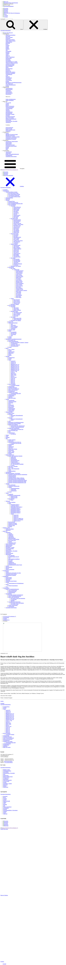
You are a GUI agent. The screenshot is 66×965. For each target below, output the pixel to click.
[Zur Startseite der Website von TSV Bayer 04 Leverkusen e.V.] (9, 169)
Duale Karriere (9, 142)
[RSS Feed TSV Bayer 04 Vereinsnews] (11, 13)
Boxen (7, 44)
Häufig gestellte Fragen (10, 129)
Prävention (8, 36)
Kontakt (6, 16)
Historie (7, 105)
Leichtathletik (8, 51)
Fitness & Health (9, 37)
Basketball (8, 43)
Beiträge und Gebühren (10, 72)
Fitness (7, 67)
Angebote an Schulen (10, 64)
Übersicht (8, 76)
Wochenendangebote (10, 65)
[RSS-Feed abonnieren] (8, 175)
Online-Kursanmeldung (10, 35)
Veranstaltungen (9, 74)
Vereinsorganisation (10, 107)
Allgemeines (8, 153)
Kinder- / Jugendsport (10, 57)
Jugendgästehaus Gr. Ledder (11, 61)
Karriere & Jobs (9, 128)
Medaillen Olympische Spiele (12, 134)
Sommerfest (8, 131)
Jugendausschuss (9, 112)
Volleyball (8, 55)
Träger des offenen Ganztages (12, 62)
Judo (7, 50)
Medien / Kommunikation (11, 118)
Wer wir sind (8, 102)
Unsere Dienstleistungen (11, 84)
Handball (7, 48)
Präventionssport (9, 68)
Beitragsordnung (9, 89)
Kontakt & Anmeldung (10, 73)
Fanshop (6, 15)
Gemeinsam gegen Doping (11, 137)
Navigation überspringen (6, 30)
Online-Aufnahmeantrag (11, 99)
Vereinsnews (8, 122)
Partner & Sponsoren (10, 106)
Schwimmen (8, 60)
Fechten (7, 46)
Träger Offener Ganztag (10, 40)
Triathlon (7, 53)
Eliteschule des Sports (10, 144)
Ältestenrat (8, 110)
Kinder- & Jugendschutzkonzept (12, 154)
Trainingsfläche (9, 77)
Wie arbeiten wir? (9, 83)
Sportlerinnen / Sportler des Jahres (13, 136)
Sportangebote (9, 58)
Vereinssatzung (9, 91)
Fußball (7, 47)
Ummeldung (8, 90)
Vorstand (7, 109)
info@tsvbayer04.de (8, 761)
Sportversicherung (9, 127)
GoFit (7, 75)
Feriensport (8, 38)
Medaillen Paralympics (10, 135)
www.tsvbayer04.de (8, 762)
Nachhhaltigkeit (9, 155)
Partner (7, 148)
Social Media (8, 120)
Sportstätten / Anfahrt (10, 114)
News (7, 149)
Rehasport (8, 69)
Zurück (2, 701)
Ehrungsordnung (9, 92)
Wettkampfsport (9, 42)
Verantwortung (9, 151)
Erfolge (7, 133)
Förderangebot (9, 143)
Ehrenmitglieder (9, 113)
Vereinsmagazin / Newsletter (11, 121)
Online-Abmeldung (10, 100)
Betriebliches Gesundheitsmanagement (13, 82)
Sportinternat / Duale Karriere (12, 141)
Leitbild (7, 103)
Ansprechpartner (9, 108)
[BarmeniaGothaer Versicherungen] (10, 2)
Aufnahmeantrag (9, 88)
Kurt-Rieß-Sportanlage (10, 116)
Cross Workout (9, 80)
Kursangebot (8, 70)
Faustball (7, 45)
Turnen (7, 54)
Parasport (7, 52)
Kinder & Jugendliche (10, 39)
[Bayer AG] (5, 1)
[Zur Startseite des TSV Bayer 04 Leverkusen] (8, 32)
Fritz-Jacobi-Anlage (10, 117)
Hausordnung (8, 94)
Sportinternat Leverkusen (11, 139)
